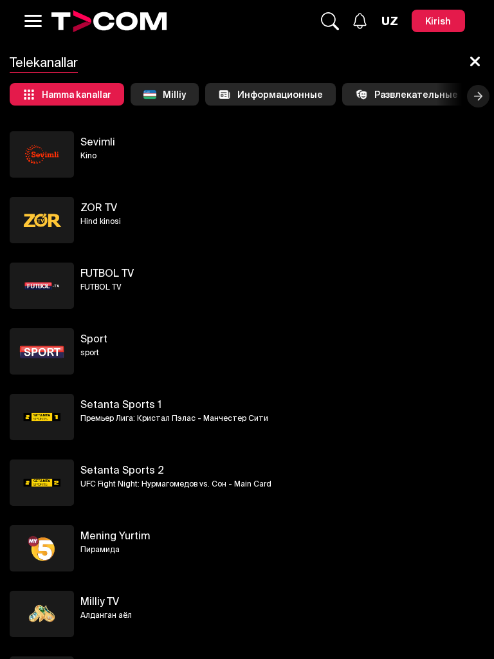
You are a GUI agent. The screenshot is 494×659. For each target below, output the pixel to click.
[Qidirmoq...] (330, 21)
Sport (93, 338)
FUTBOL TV (107, 273)
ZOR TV (98, 207)
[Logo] (109, 21)
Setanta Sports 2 (122, 470)
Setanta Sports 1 (120, 404)
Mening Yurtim (115, 535)
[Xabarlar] (360, 21)
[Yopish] (475, 62)
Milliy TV (99, 601)
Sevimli (97, 141)
